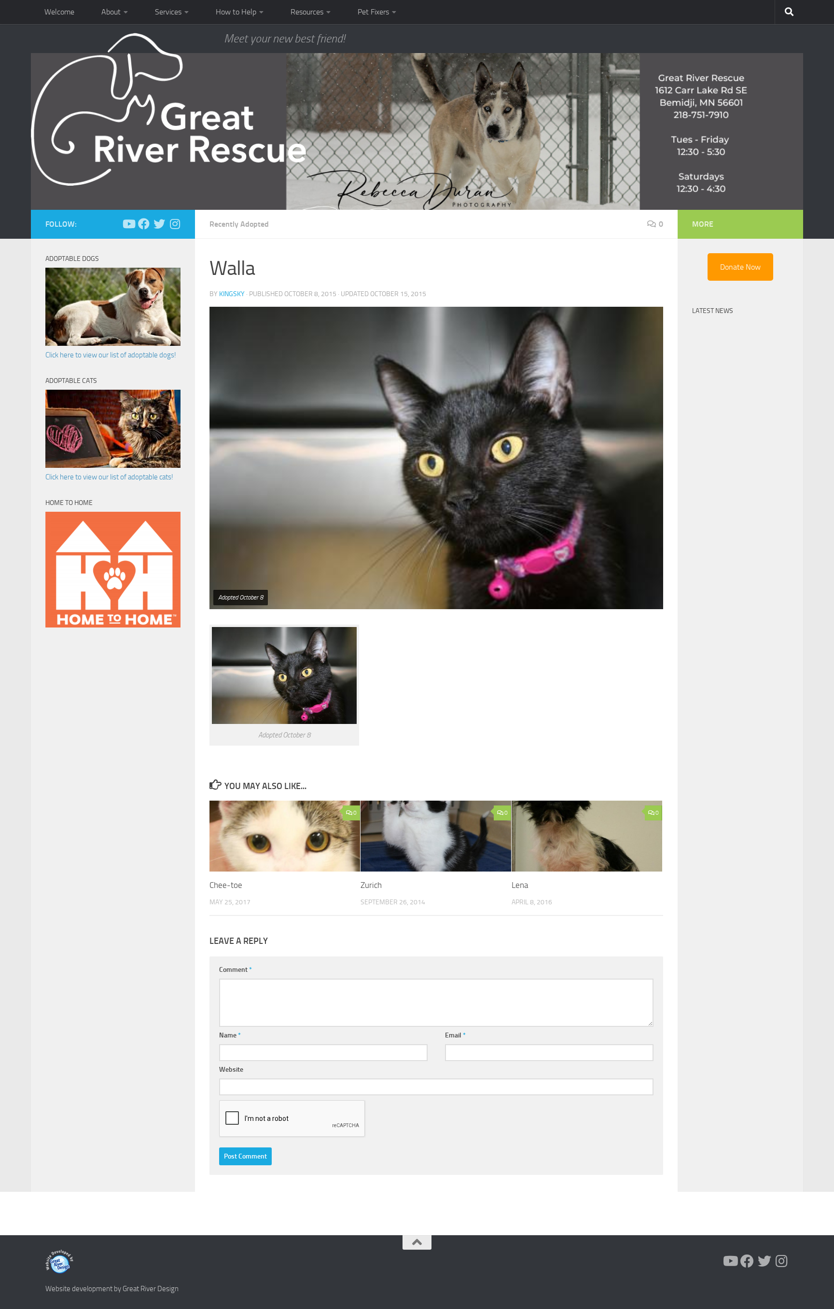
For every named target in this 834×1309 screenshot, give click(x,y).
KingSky (232, 294)
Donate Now (740, 267)
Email (455, 1035)
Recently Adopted (239, 224)
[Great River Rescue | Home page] (168, 109)
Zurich (371, 885)
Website (231, 1069)
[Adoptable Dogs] (113, 343)
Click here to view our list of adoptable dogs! (110, 355)
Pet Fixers (373, 11)
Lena (520, 885)
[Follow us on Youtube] (128, 224)
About (111, 11)
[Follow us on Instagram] (175, 224)
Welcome (59, 11)
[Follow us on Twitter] (159, 224)
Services (168, 11)
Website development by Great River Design (112, 1288)
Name (230, 1035)
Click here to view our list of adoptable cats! (109, 477)
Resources (307, 11)
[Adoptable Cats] (113, 465)
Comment (235, 970)
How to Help (236, 11)
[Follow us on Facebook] (144, 224)
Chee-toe (225, 885)
